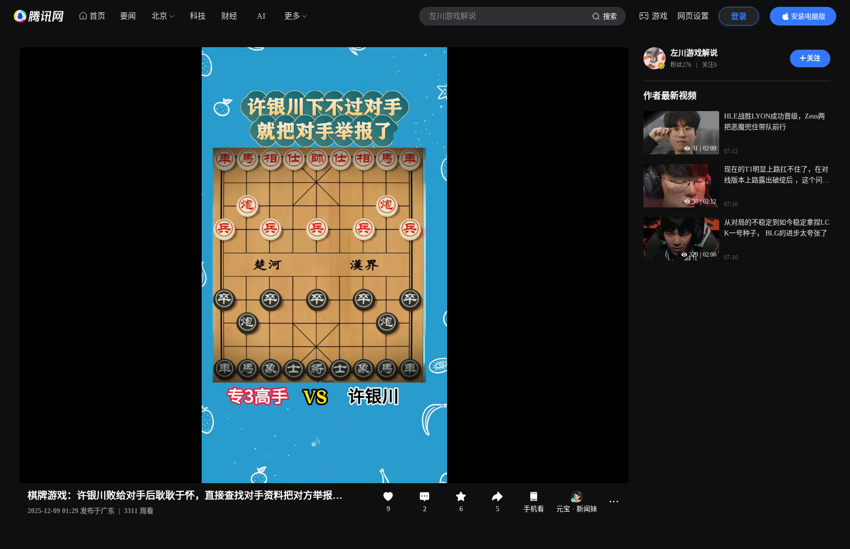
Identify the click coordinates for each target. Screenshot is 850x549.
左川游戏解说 (694, 53)
